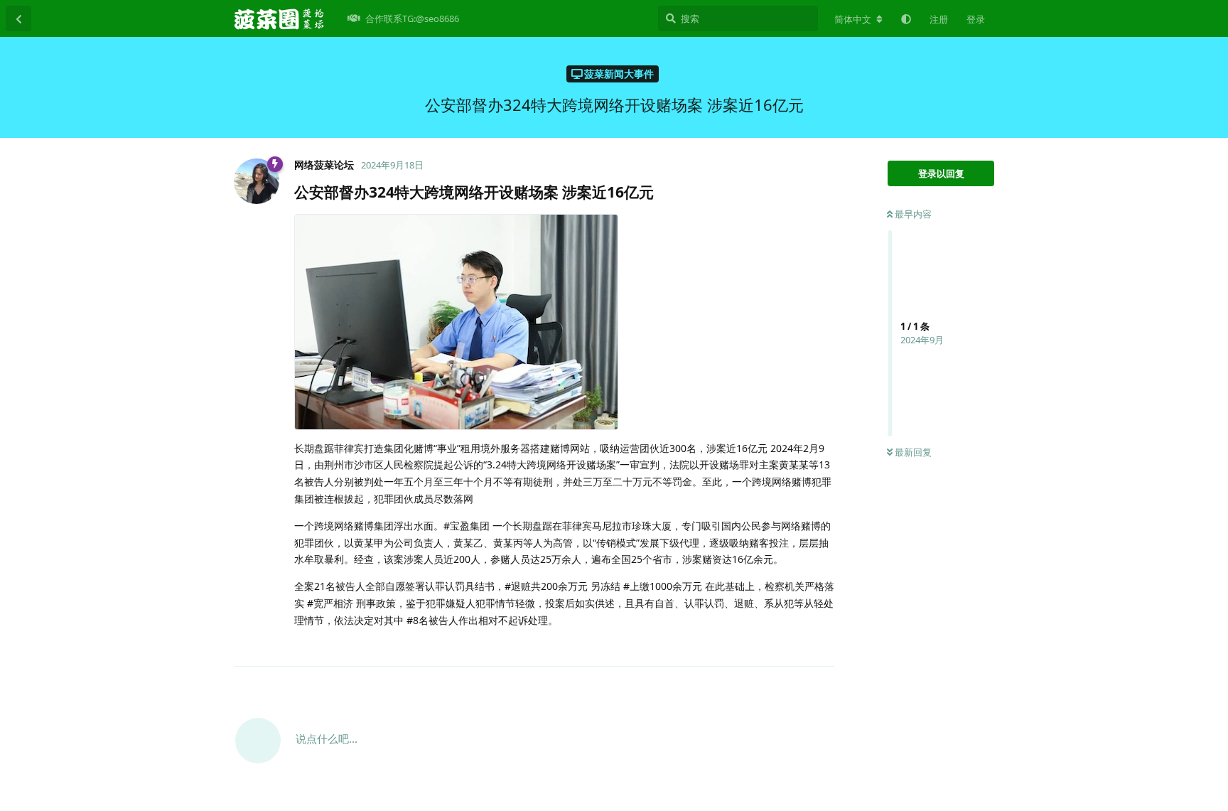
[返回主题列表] (18, 18)
